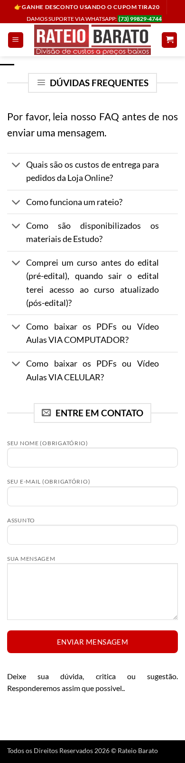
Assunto (21, 520)
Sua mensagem (31, 558)
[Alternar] (16, 166)
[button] (15, 40)
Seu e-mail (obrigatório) (48, 481)
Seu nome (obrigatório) (47, 443)
